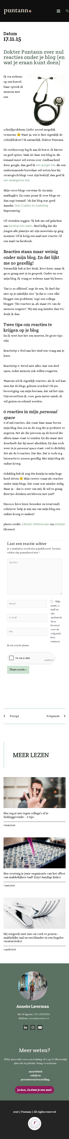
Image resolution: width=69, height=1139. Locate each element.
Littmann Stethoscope (35, 524)
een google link (45, 165)
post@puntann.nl (39, 1018)
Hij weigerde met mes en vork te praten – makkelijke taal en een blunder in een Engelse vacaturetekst (34, 937)
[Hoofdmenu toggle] (58, 11)
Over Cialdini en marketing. (32, 205)
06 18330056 (42, 1014)
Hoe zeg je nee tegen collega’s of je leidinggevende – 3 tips (26, 815)
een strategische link (16, 180)
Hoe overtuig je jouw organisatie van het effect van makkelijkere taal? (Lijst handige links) (34, 875)
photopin (59, 524)
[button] (67, 11)
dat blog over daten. (20, 225)
